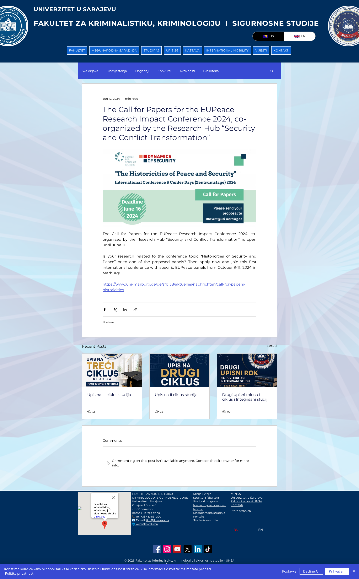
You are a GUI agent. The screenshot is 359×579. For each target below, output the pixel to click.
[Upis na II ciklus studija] (179, 370)
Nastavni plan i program (209, 505)
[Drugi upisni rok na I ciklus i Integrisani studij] (247, 370)
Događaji (142, 71)
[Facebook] (157, 549)
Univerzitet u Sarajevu (247, 497)
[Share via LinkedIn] (125, 310)
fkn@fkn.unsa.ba (157, 520)
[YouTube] (177, 549)
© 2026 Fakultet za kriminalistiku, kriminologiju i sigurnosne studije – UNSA (179, 560)
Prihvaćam (337, 571)
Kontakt (198, 516)
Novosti (198, 509)
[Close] (354, 571)
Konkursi (164, 71)
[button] (77, 50)
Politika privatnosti (19, 573)
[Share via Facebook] (105, 310)
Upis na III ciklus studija (109, 395)
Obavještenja (117, 71)
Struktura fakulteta (206, 497)
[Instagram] (167, 549)
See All (272, 346)
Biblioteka (211, 71)
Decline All (311, 571)
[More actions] (253, 98)
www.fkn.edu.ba (146, 524)
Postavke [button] (289, 571)
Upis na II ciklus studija (176, 395)
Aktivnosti (187, 71)
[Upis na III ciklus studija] (112, 370)
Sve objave (90, 71)
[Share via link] (135, 310)
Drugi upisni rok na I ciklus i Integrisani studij (244, 397)
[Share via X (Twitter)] (115, 310)
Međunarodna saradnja (209, 512)
